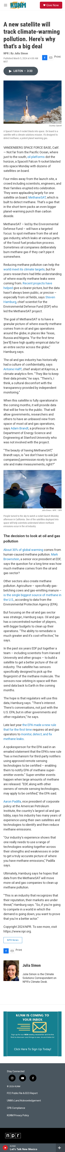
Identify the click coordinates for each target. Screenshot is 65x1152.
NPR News (13, 940)
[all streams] (60, 1147)
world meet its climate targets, (24, 269)
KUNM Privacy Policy (18, 1115)
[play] (5, 1147)
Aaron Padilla (12, 801)
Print (57, 56)
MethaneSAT (37, 197)
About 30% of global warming (23, 550)
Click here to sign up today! (32, 1049)
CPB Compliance (16, 1108)
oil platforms (36, 157)
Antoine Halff (12, 369)
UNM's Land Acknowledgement (24, 1100)
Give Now (52, 5)
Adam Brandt (19, 428)
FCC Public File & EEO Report (22, 1093)
